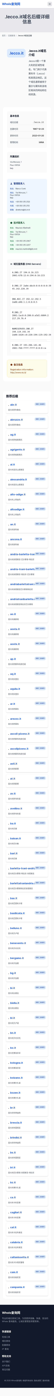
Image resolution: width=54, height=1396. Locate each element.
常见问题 (6, 1369)
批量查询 (6, 1345)
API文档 (6, 1365)
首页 (4, 35)
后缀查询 (11, 35)
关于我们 (6, 1361)
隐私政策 (37, 1380)
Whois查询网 (11, 4)
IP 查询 (5, 1349)
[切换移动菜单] (49, 4)
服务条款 (46, 1380)
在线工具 (6, 1337)
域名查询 (6, 1341)
